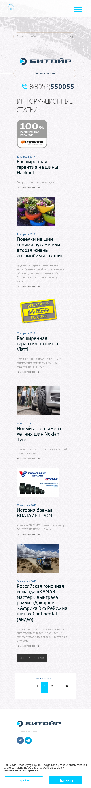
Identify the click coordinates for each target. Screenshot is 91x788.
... (31, 685)
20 (66, 685)
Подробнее (23, 780)
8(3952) (52, 87)
